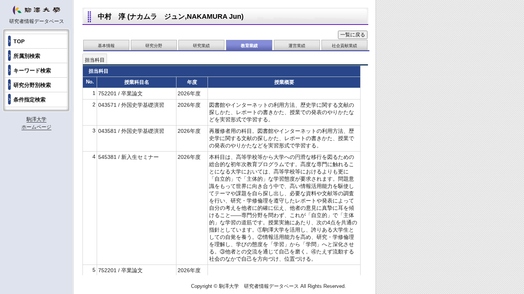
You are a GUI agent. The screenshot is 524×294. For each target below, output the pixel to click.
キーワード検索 (32, 70)
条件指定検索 (29, 99)
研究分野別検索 (32, 85)
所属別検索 (26, 56)
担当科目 (95, 60)
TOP (19, 41)
